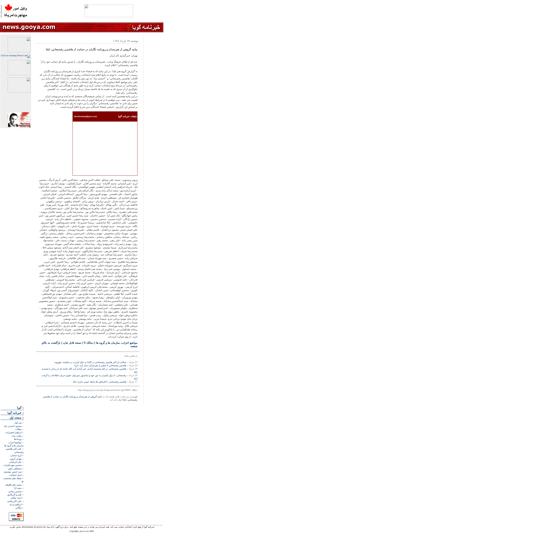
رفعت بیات (16, 435)
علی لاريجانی (15, 462)
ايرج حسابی (16, 455)
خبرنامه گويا (14, 412)
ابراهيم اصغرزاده (14, 432)
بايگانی (18, 507)
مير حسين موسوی (13, 471)
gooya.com (84, 531)
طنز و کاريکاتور (14, 494)
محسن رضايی (15, 491)
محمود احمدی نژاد (13, 426)
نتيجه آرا (18, 488)
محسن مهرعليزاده (13, 465)
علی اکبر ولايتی (14, 501)
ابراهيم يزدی (16, 504)
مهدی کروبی (16, 458)
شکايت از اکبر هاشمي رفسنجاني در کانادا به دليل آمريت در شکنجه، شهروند (90, 362)
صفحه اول (15, 417)
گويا (19, 407)
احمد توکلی (16, 497)
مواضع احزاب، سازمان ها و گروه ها (116, 342)
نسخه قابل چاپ (72, 342)
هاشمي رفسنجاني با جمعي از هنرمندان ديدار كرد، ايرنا (100, 365)
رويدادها (18, 439)
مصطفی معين (15, 468)
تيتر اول (18, 422)
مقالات (18, 429)
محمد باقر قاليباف (13, 485)
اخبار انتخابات (15, 475)
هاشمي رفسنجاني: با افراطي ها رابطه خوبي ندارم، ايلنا (99, 381)
